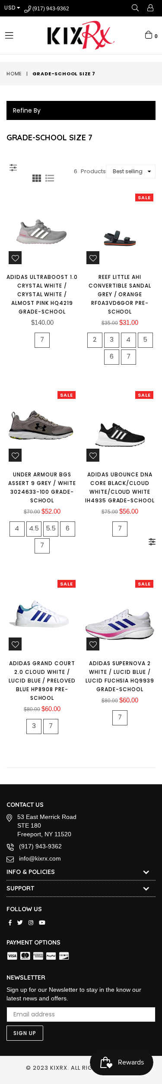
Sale (144, 197)
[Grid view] (36, 177)
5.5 (51, 528)
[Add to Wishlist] (15, 257)
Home (14, 73)
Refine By (27, 110)
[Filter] (12, 166)
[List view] (49, 177)
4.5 (34, 528)
